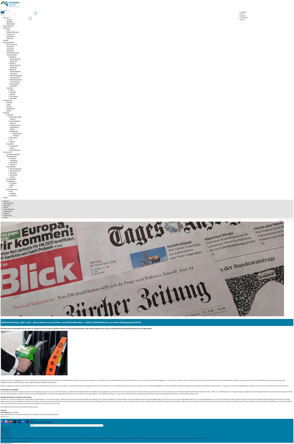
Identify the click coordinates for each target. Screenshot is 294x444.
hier (37, 407)
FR (35, 14)
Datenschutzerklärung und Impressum (41, 422)
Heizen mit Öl (8, 215)
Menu (2, 12)
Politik (6, 217)
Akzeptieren (3, 441)
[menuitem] (6, 17)
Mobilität (6, 213)
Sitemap (32, 420)
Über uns (242, 19)
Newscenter (243, 16)
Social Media (243, 12)
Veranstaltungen (244, 17)
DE (36, 12)
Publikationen (8, 211)
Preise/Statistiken (9, 209)
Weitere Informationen (6, 443)
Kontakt (242, 14)
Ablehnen (8, 441)
